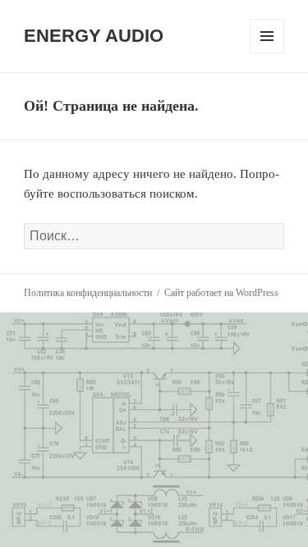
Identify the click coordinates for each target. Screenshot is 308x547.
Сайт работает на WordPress (221, 293)
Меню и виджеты (267, 52)
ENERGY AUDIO (93, 35)
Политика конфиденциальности (88, 293)
